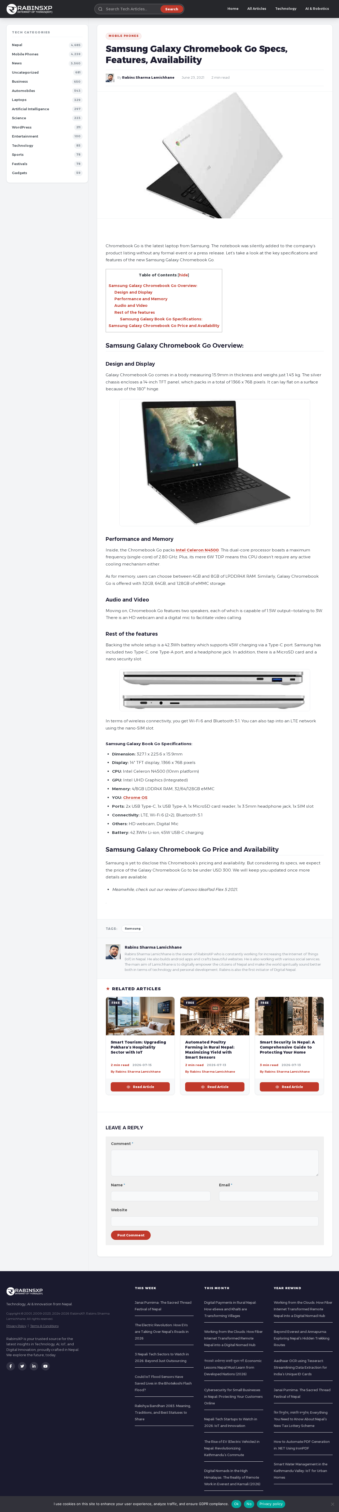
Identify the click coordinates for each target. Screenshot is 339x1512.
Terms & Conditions (44, 1326)
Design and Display (133, 292)
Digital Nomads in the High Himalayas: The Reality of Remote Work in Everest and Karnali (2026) (232, 1477)
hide (183, 275)
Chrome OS (135, 797)
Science (19, 118)
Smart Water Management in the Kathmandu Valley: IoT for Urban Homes (300, 1470)
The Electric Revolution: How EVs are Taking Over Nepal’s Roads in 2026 (162, 1331)
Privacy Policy (16, 1326)
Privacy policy (271, 1504)
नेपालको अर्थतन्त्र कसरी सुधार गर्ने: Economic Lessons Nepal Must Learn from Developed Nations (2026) (233, 1367)
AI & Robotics (317, 9)
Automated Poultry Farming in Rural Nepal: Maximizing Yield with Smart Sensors (209, 1050)
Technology (285, 9)
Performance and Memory (140, 299)
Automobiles (23, 91)
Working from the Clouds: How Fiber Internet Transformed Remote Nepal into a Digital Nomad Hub (233, 1338)
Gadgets (19, 173)
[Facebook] (10, 1366)
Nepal (17, 45)
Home (233, 9)
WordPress (22, 127)
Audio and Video (131, 305)
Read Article (143, 1087)
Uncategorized (25, 72)
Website (119, 1210)
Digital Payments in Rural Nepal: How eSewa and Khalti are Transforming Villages (230, 1309)
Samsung (133, 928)
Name (118, 1185)
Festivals (19, 164)
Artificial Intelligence (30, 109)
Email (225, 1185)
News (17, 63)
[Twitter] (22, 1366)
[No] (332, 1504)
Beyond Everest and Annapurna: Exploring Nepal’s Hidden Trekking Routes (301, 1338)
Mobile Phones (25, 54)
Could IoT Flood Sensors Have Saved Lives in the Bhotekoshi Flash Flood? (163, 1383)
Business (20, 81)
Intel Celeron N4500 (197, 549)
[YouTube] (45, 1366)
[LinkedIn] (34, 1366)
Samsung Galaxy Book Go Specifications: (161, 319)
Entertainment (25, 136)
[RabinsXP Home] (30, 9)
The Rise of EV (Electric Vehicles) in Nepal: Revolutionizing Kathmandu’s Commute (232, 1448)
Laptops (19, 100)
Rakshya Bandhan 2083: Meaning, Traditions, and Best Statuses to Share (163, 1412)
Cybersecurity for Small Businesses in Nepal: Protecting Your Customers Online (233, 1396)
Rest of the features (134, 312)
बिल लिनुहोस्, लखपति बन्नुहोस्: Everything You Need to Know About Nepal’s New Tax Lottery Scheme (301, 1419)
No (249, 1504)
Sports (18, 155)
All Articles (256, 9)
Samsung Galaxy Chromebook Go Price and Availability (164, 325)
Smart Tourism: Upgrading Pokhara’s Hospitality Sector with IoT (138, 1047)
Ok (236, 1504)
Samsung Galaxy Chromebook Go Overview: (153, 285)
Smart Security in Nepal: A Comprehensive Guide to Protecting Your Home (287, 1047)
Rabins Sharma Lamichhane (148, 77)
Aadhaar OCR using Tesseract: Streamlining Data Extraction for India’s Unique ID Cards (300, 1367)
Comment (122, 1143)
